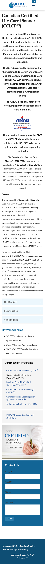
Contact (20, 549)
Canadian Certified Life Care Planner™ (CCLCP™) (18, 376)
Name (8, 472)
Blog (26, 549)
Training (31, 546)
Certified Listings (9, 549)
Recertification (11, 311)
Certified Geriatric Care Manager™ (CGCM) (21, 390)
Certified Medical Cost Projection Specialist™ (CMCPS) (20, 398)
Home (4, 546)
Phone (8, 492)
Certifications (22, 546)
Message (10, 502)
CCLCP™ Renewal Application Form (21, 345)
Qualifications (10, 302)
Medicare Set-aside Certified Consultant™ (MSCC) (18, 383)
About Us (11, 546)
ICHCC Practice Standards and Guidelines (20, 416)
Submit (9, 519)
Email (8, 482)
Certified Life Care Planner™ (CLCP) (22, 370)
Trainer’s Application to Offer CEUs (21, 404)
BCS (27, 558)
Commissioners (11, 320)
